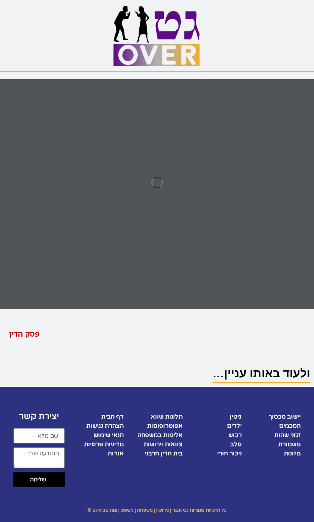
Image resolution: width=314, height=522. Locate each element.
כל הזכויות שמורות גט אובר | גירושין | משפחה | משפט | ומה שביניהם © (157, 510)
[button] (261, 10)
